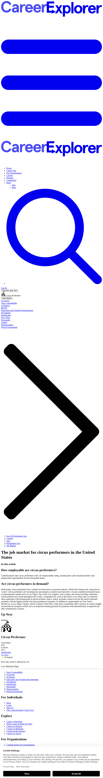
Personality (11, 687)
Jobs (14, 185)
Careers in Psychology (15, 731)
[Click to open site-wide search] (54, 283)
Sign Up (10, 708)
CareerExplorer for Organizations (20, 745)
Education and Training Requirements (22, 679)
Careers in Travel (13, 733)
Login (9, 705)
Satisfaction (11, 684)
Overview (10, 675)
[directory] (51, 564)
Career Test (11, 170)
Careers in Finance (14, 726)
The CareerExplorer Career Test (20, 710)
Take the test (9, 291)
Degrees (9, 178)
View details (7, 298)
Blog (14, 187)
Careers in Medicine (14, 729)
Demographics (12, 689)
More (8, 183)
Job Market (11, 682)
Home (9, 168)
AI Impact (10, 677)
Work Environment (14, 691)
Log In (4, 288)
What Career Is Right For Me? (19, 724)
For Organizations (14, 173)
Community (11, 180)
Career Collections (14, 721)
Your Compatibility (14, 672)
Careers (9, 175)
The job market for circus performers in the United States (48, 555)
